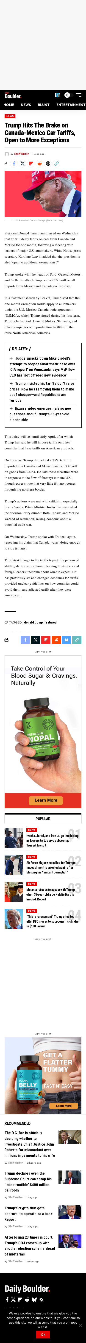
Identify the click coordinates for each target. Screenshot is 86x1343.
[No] (80, 1325)
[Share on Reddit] (39, 163)
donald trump (33, 622)
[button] (57, 95)
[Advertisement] (43, 45)
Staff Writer (21, 153)
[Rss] (41, 1299)
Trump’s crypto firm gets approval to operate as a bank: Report (29, 1213)
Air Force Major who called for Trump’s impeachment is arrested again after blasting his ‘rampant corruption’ (50, 867)
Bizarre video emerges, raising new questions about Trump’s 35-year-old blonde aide (40, 414)
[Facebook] (7, 1299)
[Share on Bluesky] (66, 640)
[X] (13, 1299)
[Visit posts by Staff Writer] (7, 154)
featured (50, 622)
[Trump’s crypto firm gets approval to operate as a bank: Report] (69, 1212)
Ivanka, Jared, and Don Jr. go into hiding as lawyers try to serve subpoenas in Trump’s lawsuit (52, 840)
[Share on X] (22, 163)
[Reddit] (27, 1299)
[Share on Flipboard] (31, 163)
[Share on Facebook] (14, 163)
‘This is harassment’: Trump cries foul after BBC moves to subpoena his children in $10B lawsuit (53, 921)
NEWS (10, 116)
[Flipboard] (20, 1299)
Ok (43, 1334)
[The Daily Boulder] (13, 95)
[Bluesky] (34, 1299)
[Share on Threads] (48, 163)
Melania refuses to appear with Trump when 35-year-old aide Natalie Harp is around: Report (50, 894)
